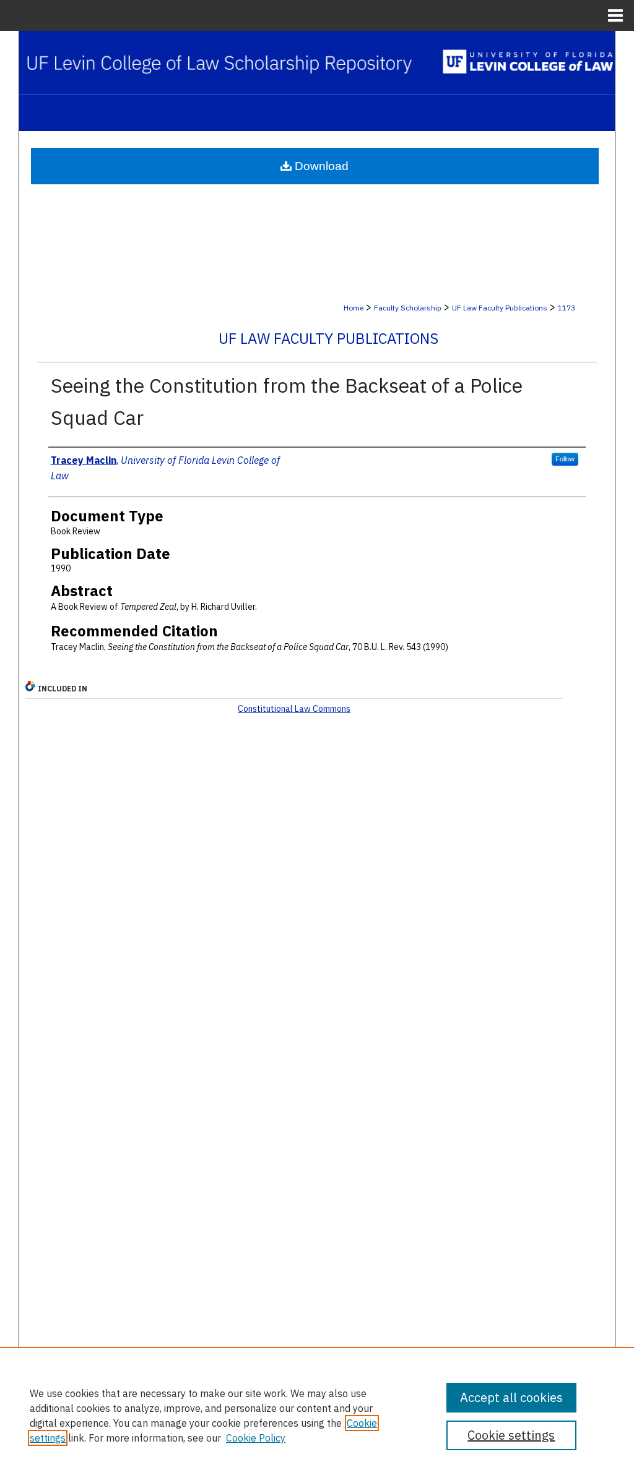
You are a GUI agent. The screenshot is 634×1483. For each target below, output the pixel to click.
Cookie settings (511, 1435)
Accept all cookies (511, 1397)
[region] (317, 1415)
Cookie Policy (255, 1438)
